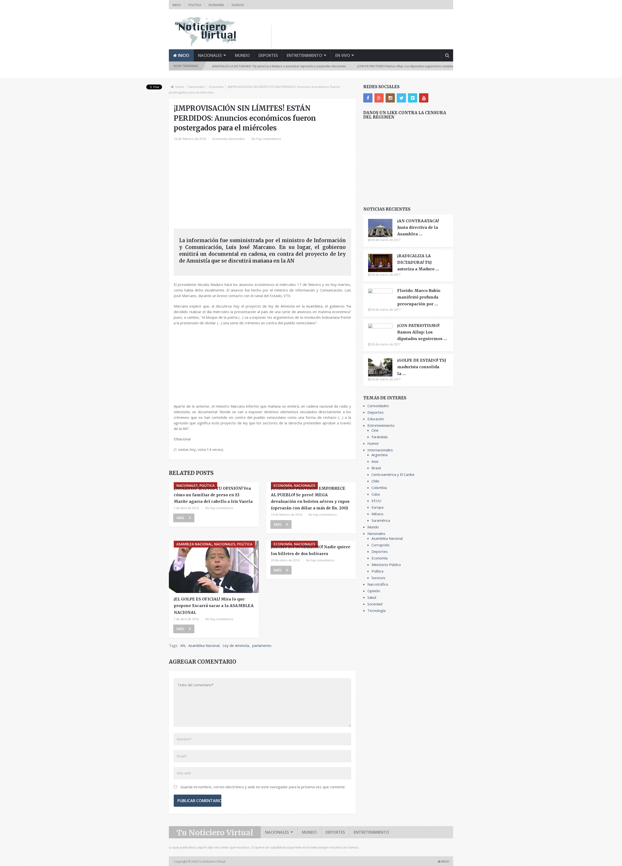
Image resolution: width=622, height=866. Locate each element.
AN (182, 645)
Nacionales (210, 55)
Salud (371, 597)
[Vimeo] (412, 98)
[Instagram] (390, 98)
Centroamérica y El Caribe (393, 474)
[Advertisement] (364, 36)
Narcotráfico (377, 584)
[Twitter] (401, 98)
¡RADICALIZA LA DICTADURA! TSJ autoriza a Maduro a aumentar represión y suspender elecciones (258, 66)
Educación (375, 418)
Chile (375, 481)
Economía (216, 5)
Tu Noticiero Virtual (214, 833)
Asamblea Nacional (203, 645)
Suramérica (380, 520)
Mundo (242, 55)
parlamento (261, 645)
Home (179, 87)
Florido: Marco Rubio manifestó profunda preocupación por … (418, 297)
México (377, 513)
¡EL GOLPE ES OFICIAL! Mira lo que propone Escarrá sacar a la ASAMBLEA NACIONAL (214, 606)
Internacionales (380, 449)
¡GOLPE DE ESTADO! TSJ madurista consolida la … (421, 367)
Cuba (375, 494)
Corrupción (380, 544)
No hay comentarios (266, 139)
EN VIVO (342, 55)
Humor (373, 443)
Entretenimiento (304, 55)
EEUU (376, 500)
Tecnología (376, 610)
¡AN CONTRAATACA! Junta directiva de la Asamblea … (418, 227)
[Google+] (379, 98)
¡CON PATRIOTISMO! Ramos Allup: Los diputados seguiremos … (422, 332)
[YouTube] (423, 98)
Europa (377, 507)
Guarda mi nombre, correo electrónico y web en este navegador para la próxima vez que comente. (263, 786)
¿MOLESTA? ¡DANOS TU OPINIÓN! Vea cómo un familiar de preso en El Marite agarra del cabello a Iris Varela (213, 495)
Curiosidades (378, 405)
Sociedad (374, 603)
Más (180, 517)
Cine (375, 430)
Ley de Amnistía (236, 645)
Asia (374, 461)
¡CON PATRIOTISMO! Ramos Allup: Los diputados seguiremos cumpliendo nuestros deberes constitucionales (410, 66)
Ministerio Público (386, 564)
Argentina (379, 454)
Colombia (379, 487)
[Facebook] (367, 98)
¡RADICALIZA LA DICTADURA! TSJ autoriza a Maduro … (418, 262)
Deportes (268, 55)
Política (195, 5)
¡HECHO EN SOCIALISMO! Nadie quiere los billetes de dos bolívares (310, 550)
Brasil (376, 467)
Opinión (373, 590)
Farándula (379, 436)
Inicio (177, 5)
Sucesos (238, 5)
